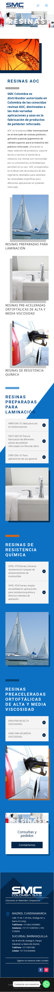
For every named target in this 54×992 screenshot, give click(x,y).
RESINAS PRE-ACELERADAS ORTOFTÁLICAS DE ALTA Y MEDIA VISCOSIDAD (25, 309)
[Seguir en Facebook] (40, 970)
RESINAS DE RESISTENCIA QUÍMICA (24, 372)
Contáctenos (27, 845)
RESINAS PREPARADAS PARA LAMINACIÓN (26, 246)
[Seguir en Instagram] (46, 970)
